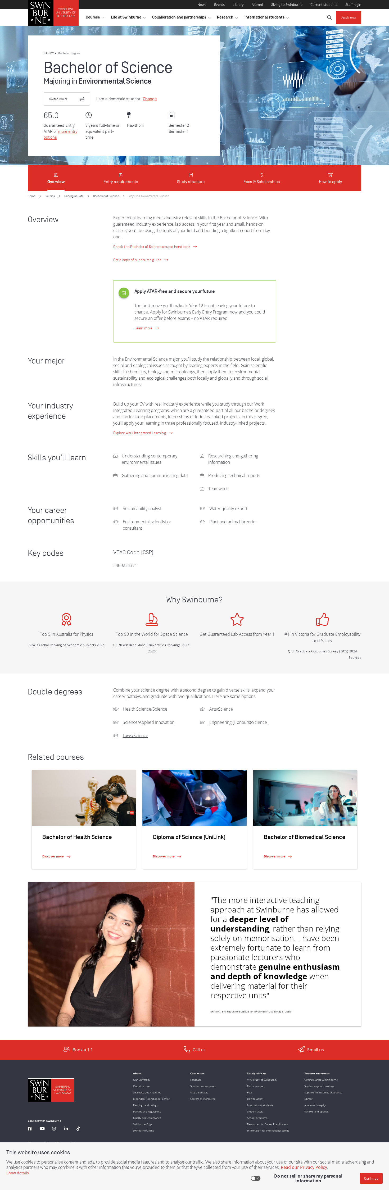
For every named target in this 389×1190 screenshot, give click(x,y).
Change (150, 99)
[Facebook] (29, 1129)
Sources (355, 657)
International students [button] (267, 18)
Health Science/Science (145, 709)
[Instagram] (54, 1129)
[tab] (56, 178)
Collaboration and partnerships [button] (181, 18)
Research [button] (227, 18)
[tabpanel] (194, 615)
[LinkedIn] (66, 1129)
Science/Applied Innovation (148, 722)
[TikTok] (78, 1129)
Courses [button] (95, 18)
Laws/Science (135, 735)
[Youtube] (42, 1129)
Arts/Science (221, 709)
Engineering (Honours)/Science (238, 722)
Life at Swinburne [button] (128, 18)
